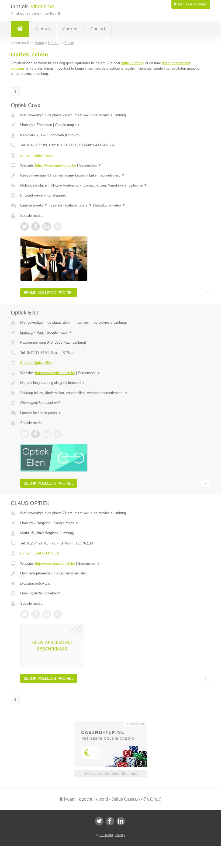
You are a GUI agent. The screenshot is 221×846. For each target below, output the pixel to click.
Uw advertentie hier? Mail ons (110, 773)
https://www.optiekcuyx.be (55, 165)
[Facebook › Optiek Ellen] (35, 434)
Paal (40, 332)
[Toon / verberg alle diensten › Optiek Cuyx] (110, 185)
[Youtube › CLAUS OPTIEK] (57, 614)
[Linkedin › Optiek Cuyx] (46, 226)
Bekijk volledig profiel (49, 292)
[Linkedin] (120, 821)
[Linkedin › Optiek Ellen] (46, 434)
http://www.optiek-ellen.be (55, 373)
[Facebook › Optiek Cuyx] (35, 226)
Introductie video (110, 205)
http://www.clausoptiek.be (55, 563)
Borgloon (43, 523)
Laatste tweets (34, 205)
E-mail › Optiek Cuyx (36, 155)
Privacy (120, 835)
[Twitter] (99, 821)
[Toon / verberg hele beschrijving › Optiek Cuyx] (110, 175)
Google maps (67, 125)
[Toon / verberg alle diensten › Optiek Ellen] (110, 393)
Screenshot (90, 165)
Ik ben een (191, 4)
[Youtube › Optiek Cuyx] (57, 226)
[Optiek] (20, 29)
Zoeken (70, 28)
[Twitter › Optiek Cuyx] (24, 226)
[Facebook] (110, 821)
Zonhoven (44, 125)
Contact (97, 28)
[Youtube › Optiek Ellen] (57, 434)
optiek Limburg (132, 63)
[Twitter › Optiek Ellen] (24, 434)
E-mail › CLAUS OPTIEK (39, 553)
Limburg (26, 125)
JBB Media (106, 835)
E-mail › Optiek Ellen (36, 363)
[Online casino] (114, 723)
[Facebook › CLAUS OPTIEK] (35, 614)
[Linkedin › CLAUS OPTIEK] (46, 614)
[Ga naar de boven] (205, 292)
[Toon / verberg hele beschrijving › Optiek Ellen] (110, 382)
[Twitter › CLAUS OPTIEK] (24, 614)
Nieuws (42, 28)
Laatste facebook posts (71, 205)
